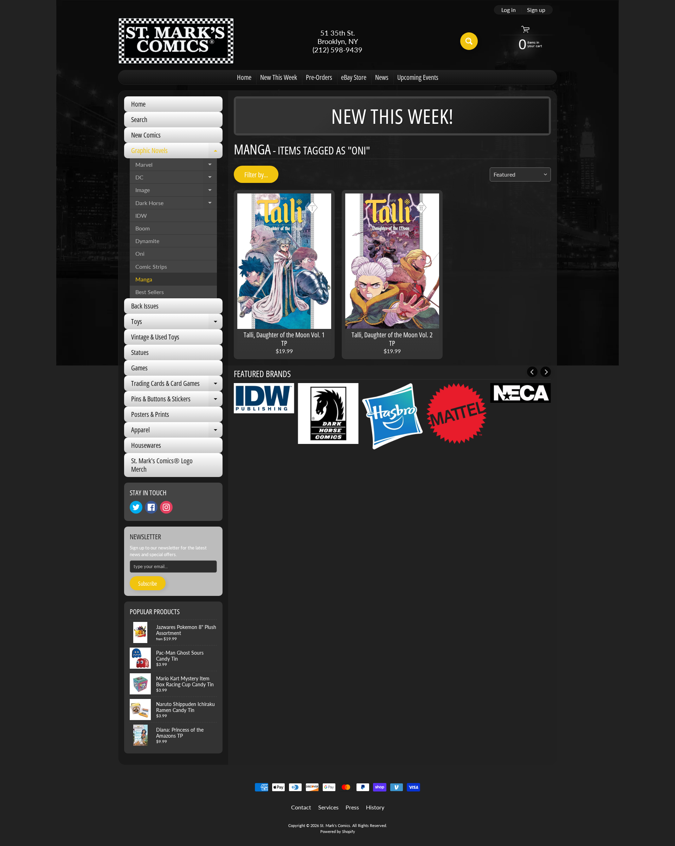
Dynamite (147, 240)
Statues (140, 352)
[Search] (469, 41)
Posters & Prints (150, 414)
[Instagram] (166, 507)
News (381, 77)
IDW (141, 215)
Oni (139, 253)
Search (139, 119)
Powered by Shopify (337, 831)
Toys (177, 323)
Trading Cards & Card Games (177, 385)
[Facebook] (151, 507)
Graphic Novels (177, 152)
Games (139, 368)
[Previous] (532, 372)
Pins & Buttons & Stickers (177, 400)
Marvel (176, 166)
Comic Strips (151, 266)
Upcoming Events (417, 77)
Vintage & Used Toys (155, 337)
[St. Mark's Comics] (176, 41)
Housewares (146, 445)
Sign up (536, 10)
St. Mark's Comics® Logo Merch (162, 465)
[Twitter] (136, 507)
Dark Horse (176, 204)
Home (244, 77)
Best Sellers (149, 291)
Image (176, 191)
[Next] (545, 372)
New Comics (146, 135)
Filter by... (256, 174)
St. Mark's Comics (335, 825)
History (375, 807)
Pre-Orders (319, 77)
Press (352, 807)
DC (176, 179)
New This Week (278, 77)
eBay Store (353, 77)
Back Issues (145, 306)
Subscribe (147, 583)
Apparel (177, 431)
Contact (301, 807)
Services (328, 807)
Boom (142, 228)
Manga (143, 279)
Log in (508, 10)
